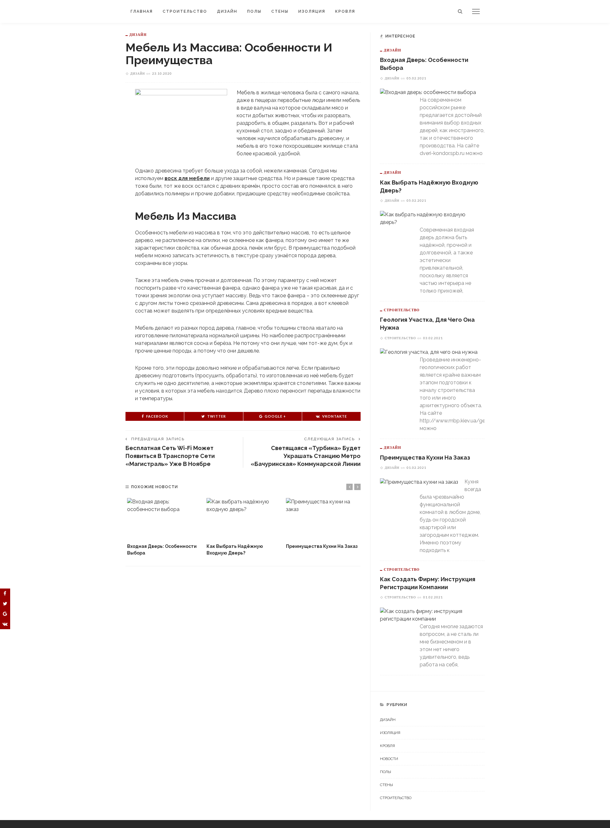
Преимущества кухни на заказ (322, 546)
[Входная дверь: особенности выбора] (163, 519)
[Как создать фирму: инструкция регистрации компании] (429, 615)
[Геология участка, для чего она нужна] (429, 352)
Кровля (345, 11)
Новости (389, 759)
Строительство (185, 11)
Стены (279, 11)
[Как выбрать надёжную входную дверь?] (243, 519)
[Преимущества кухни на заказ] (322, 519)
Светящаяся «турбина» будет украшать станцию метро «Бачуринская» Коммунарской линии (306, 456)
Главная (142, 11)
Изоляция (311, 11)
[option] (163, 527)
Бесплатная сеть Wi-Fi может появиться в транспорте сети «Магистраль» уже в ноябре (170, 456)
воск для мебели (187, 178)
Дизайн (227, 11)
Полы (254, 11)
